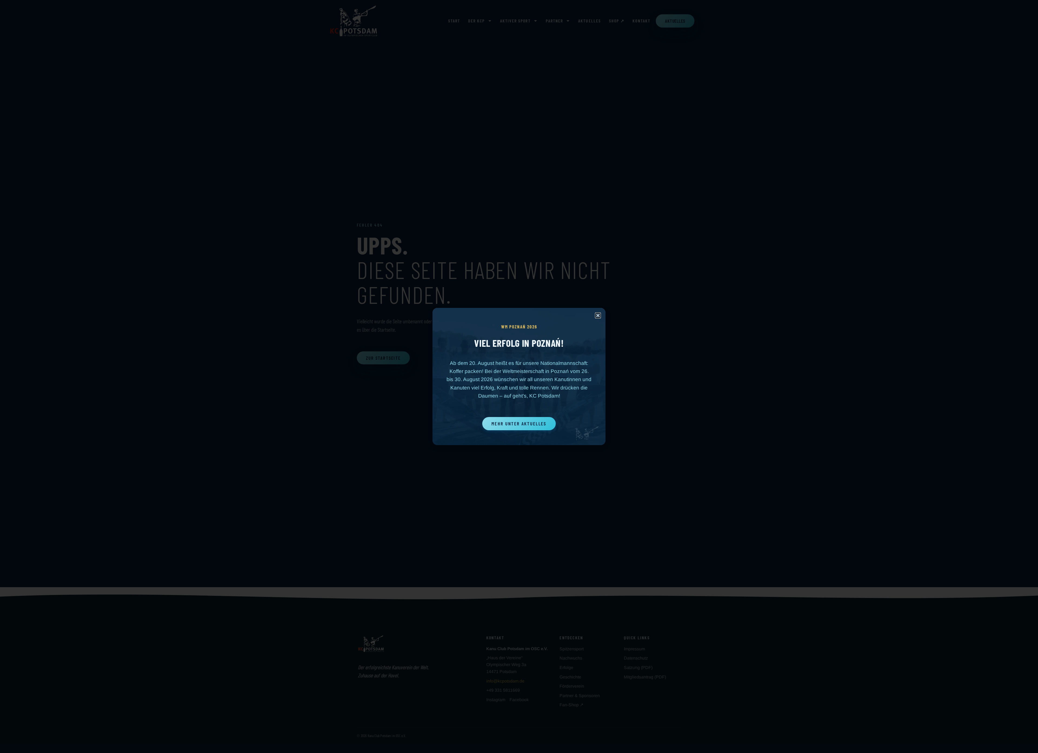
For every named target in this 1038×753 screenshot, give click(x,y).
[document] (519, 376)
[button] (598, 315)
